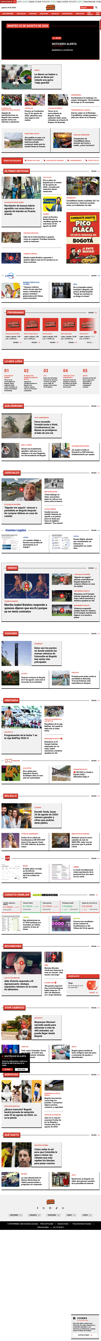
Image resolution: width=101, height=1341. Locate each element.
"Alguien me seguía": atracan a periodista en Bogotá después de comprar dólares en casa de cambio (20, 511)
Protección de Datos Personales (82, 1224)
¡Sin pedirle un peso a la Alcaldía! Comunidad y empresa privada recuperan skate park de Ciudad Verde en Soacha (35, 142)
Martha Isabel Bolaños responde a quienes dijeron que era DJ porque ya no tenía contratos (41, 259)
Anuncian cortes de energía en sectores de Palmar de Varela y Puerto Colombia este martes (70, 383)
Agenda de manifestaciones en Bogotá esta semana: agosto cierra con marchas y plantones (10, 117)
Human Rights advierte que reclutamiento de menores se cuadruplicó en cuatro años (83, 543)
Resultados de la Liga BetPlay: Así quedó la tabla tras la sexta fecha (53, 727)
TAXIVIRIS (32, 14)
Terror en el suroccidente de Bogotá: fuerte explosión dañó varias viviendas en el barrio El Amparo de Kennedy (58, 116)
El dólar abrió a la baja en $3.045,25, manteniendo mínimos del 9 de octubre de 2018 (32, 873)
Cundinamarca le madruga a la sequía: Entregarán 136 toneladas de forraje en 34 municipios (85, 100)
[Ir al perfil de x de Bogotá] (44, 1208)
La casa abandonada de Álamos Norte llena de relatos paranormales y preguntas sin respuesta (31, 1181)
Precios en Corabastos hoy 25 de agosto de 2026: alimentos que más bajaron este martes (34, 115)
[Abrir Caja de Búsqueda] (96, 7)
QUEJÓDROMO (7, 14)
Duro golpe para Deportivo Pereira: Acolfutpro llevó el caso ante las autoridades (33, 774)
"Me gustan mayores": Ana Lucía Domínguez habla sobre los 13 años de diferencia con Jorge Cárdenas (53, 990)
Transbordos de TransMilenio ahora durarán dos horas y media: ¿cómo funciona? (84, 142)
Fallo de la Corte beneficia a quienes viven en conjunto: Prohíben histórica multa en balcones (39, 239)
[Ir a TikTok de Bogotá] (57, 1208)
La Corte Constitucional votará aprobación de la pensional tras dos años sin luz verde (83, 873)
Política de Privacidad (46, 1224)
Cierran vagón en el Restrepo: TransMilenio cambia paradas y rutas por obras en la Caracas (84, 115)
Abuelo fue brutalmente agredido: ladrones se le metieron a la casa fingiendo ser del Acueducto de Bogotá (33, 452)
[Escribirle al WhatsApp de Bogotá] (63, 1208)
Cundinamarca (76, 160)
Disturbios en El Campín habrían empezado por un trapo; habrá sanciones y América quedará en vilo (85, 597)
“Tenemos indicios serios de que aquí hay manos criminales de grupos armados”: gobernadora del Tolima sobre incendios (33, 292)
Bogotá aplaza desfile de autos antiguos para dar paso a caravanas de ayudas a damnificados (84, 1053)
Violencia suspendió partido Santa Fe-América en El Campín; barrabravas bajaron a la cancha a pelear (85, 613)
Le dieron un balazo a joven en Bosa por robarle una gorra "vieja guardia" (45, 78)
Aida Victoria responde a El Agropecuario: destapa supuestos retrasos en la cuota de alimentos (20, 985)
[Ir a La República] (7, 858)
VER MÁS (15, 342)
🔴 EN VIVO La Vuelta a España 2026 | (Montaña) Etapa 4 (83, 774)
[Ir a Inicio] (50, 7)
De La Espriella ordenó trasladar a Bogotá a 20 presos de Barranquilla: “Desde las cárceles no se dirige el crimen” (83, 291)
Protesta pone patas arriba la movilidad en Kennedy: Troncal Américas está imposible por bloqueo (84, 679)
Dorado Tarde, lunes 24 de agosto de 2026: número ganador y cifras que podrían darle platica (46, 817)
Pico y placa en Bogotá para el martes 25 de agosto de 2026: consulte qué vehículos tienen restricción (52, 186)
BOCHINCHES (67, 14)
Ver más (94, 171)
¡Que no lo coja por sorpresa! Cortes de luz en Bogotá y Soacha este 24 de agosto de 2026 (52, 1122)
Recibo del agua (33, 160)
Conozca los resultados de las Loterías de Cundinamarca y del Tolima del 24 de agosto (83, 924)
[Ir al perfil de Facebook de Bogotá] (37, 1208)
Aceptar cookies (83, 1335)
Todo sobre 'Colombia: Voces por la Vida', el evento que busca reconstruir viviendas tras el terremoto (33, 1053)
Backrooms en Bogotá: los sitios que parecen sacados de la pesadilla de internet (83, 1181)
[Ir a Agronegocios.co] (45, 895)
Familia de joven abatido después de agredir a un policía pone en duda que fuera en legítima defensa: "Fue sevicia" (53, 517)
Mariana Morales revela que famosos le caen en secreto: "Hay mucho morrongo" (53, 971)
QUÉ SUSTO (90, 13)
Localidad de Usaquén (55, 160)
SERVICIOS (80, 14)
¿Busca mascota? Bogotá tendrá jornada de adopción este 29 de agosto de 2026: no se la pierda (20, 1113)
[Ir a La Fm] (9, 276)
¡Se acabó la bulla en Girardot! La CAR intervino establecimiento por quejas (83, 452)
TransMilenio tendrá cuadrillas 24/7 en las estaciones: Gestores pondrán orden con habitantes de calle (82, 203)
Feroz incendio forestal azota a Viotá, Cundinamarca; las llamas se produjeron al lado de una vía (46, 427)
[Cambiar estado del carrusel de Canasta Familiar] (15, 1)
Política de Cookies (84, 1330)
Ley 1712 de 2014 (58, 1227)
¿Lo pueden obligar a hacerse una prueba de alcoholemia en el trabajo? (32, 543)
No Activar (21, 1069)
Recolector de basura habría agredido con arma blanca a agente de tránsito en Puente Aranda (19, 209)
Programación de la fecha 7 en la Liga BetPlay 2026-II (20, 736)
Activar (7, 1069)
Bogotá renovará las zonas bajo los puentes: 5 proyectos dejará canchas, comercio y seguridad (53, 1102)
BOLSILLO (55, 14)
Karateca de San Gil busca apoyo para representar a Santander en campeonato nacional (89, 382)
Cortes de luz (93, 160)
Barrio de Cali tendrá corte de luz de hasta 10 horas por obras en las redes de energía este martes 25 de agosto (50, 382)
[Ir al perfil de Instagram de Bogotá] (50, 1208)
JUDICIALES (21, 14)
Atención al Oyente (62, 1224)
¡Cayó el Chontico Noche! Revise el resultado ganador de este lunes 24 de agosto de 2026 (52, 221)
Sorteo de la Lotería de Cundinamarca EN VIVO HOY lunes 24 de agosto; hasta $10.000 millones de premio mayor (33, 842)
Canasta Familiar (6, 1)
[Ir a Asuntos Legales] (15, 530)
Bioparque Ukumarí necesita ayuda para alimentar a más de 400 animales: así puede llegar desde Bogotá (45, 1029)
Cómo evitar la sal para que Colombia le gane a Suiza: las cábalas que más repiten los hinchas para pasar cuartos (45, 1156)
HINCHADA (44, 14)
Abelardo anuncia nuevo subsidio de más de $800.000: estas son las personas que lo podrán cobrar (82, 842)
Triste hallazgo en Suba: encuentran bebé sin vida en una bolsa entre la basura (53, 497)
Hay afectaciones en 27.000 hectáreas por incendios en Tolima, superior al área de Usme (32, 924)
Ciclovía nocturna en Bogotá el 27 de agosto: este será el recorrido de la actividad (33, 679)
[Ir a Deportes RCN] (12, 761)
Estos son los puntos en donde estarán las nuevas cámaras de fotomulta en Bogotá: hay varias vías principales (45, 655)
